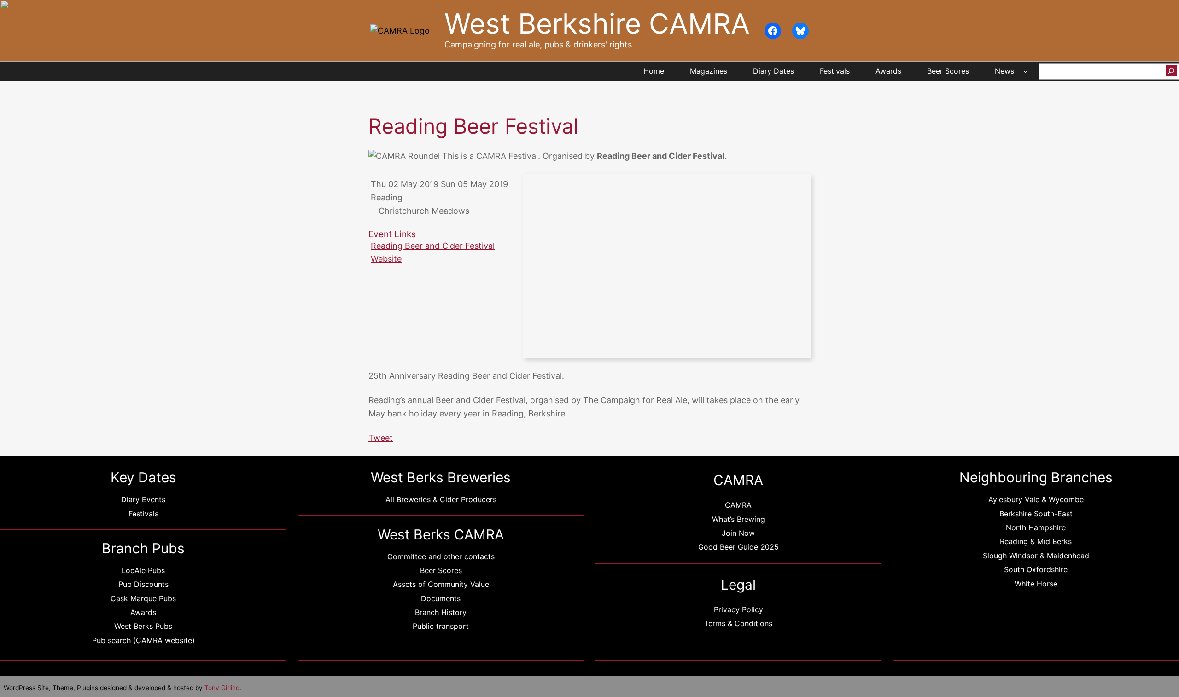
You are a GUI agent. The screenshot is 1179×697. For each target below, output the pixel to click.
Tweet (380, 438)
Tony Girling (221, 687)
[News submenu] (1025, 71)
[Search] (1171, 70)
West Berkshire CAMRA (597, 24)
